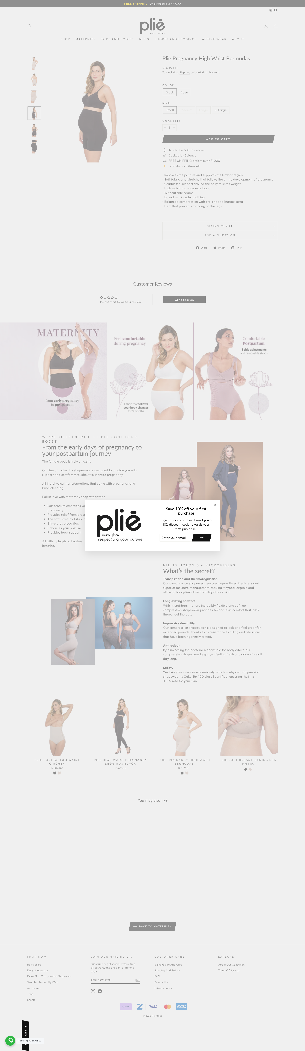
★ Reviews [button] (25, 1035)
